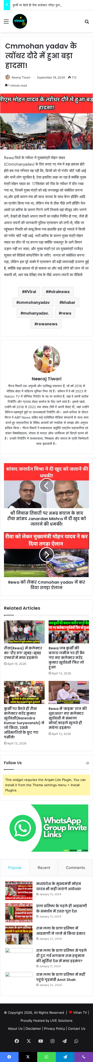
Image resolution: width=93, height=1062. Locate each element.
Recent (44, 867)
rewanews (47, 323)
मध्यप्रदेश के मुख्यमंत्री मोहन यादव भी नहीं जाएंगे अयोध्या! (58, 886)
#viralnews (59, 291)
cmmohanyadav (34, 302)
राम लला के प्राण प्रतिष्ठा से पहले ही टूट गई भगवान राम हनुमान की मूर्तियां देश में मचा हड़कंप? (61, 955)
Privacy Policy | (55, 1028)
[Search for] (86, 23)
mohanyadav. (36, 313)
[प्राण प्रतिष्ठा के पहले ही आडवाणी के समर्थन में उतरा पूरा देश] (18, 912)
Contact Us (76, 1028)
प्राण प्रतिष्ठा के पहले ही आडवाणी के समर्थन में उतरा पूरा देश (61, 908)
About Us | (16, 1028)
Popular (15, 867)
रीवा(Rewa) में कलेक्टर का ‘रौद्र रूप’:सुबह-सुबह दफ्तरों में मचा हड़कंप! (23, 653)
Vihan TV (80, 1012)
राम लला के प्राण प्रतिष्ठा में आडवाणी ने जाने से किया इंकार (60, 931)
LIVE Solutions (61, 1020)
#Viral (30, 291)
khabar (68, 302)
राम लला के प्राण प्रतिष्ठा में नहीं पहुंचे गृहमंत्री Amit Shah (60, 977)
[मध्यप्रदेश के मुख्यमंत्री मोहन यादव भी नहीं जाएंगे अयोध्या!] (18, 890)
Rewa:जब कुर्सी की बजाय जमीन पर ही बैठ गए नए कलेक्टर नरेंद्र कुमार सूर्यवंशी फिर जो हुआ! (67, 658)
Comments (75, 867)
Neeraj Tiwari (21, 77)
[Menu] (6, 23)
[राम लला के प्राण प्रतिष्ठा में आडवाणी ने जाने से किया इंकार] (18, 935)
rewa (66, 313)
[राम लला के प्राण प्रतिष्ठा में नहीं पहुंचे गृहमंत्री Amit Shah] (18, 981)
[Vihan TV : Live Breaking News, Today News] (19, 21)
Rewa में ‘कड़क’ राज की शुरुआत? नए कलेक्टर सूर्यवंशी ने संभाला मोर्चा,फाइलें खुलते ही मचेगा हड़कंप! (68, 718)
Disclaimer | (34, 1028)
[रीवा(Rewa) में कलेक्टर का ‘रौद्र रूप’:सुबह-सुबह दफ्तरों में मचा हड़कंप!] (24, 631)
